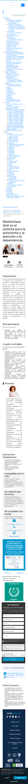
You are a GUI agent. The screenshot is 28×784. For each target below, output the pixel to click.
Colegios (9, 95)
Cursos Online (11, 31)
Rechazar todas (14, 781)
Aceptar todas (20, 777)
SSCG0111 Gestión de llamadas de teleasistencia (16, 25)
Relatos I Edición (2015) (16, 125)
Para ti (8, 87)
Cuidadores (10, 90)
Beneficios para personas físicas (14, 60)
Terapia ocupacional (14, 155)
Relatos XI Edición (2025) (16, 111)
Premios (7, 102)
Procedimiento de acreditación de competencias (16, 54)
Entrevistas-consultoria (13, 101)
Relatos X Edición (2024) (16, 112)
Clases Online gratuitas (15, 40)
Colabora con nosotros (13, 74)
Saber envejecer (13, 140)
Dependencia (12, 176)
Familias (9, 88)
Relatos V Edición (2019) (16, 119)
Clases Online (12, 38)
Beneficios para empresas (14, 62)
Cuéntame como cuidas (15, 134)
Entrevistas (10, 193)
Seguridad (12, 153)
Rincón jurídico (13, 179)
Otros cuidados (13, 157)
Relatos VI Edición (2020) (16, 118)
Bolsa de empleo (11, 73)
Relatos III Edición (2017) (16, 122)
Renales (11, 165)
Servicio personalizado (13, 84)
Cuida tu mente (13, 137)
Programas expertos (13, 35)
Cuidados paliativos (14, 146)
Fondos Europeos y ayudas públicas (15, 743)
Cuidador (9, 133)
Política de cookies (5, 774)
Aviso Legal (15, 726)
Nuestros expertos (12, 51)
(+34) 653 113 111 (14, 536)
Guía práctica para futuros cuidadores (14, 69)
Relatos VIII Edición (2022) (16, 115)
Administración (11, 93)
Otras (10, 169)
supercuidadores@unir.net (14, 524)
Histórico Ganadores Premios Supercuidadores (15, 128)
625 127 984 (18, 530)
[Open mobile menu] (3, 11)
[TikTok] (7, 717)
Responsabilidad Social (13, 100)
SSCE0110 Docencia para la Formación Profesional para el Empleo (17, 28)
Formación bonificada (13, 42)
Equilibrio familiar (14, 139)
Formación (8, 19)
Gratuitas (9, 207)
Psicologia (12, 151)
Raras (10, 164)
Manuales (9, 190)
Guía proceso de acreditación (15, 56)
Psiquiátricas (12, 162)
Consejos (9, 189)
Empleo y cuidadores (11, 72)
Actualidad (10, 183)
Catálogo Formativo (12, 44)
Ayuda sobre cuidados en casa (16, 196)
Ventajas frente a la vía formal (15, 58)
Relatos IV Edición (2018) (16, 121)
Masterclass (10, 37)
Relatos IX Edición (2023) (16, 114)
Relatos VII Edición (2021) (16, 116)
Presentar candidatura (13, 107)
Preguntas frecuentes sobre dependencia (17, 181)
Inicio (6, 17)
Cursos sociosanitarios (15, 33)
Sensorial (11, 174)
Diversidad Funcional (13, 171)
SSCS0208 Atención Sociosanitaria (14, 22)
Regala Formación (12, 45)
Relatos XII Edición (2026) (14, 130)
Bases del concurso (12, 108)
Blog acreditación (12, 67)
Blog (6, 132)
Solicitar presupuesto (15, 86)
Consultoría (10, 98)
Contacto (15, 748)
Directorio (10, 192)
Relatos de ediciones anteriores (16, 109)
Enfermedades (11, 158)
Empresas (9, 91)
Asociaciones (10, 94)
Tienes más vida (13, 141)
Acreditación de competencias (14, 52)
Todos (4, 207)
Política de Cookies (15, 738)
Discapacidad (13, 178)
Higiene (11, 147)
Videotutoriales (11, 41)
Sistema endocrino (14, 167)
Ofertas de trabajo (12, 76)
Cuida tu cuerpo (13, 136)
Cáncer (11, 160)
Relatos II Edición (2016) (16, 123)
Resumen (9, 97)
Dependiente (10, 143)
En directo (15, 207)
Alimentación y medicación (16, 144)
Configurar (7, 777)
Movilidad (11, 148)
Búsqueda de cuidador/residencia (12, 78)
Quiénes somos (15, 722)
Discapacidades (13, 161)
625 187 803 (10, 530)
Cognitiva (11, 172)
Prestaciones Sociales (13, 197)
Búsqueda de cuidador (15, 80)
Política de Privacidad (15, 734)
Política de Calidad (15, 730)
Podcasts (9, 188)
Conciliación (12, 186)
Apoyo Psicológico (12, 194)
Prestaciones (10, 175)
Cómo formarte (11, 47)
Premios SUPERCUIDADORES (15, 126)
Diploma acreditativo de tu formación (14, 48)
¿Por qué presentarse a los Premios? (14, 104)
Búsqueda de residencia (16, 81)
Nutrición (11, 150)
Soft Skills (11, 34)
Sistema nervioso (14, 168)
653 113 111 (10, 677)
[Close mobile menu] (3, 12)
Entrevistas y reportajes (16, 185)
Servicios (7, 83)
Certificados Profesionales (14, 20)
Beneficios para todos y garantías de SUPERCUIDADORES (14, 65)
